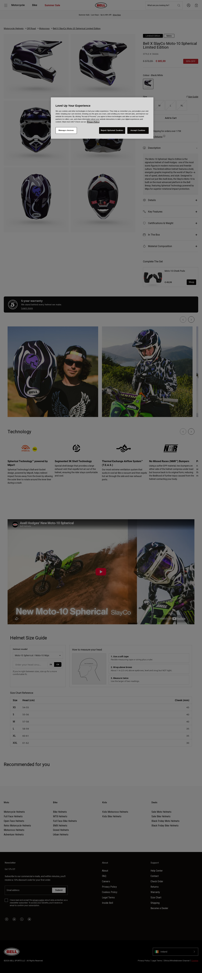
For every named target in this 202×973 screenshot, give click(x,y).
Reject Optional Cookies (112, 130)
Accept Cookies (138, 130)
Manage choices (66, 130)
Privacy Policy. (93, 122)
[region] (102, 118)
